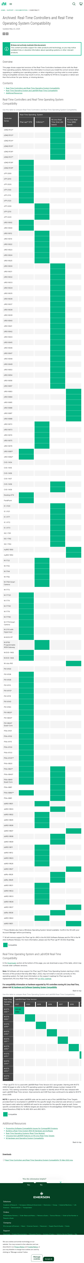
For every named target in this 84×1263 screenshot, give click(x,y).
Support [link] (10, 10)
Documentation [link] (21, 10)
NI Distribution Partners (10, 1215)
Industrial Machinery (65, 1205)
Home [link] (3, 10)
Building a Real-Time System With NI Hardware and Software (29, 1131)
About (23, 1226)
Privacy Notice (19, 1247)
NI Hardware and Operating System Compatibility (25, 1138)
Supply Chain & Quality (56, 1226)
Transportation (27, 1207)
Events (67, 1226)
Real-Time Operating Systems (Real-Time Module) (25, 1133)
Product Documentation (19, 1234)
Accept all (48, 1259)
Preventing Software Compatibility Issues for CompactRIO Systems (32, 1128)
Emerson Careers (32, 1226)
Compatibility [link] (34, 10)
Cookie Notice (33, 1247)
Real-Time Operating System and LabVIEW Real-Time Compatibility (32, 91)
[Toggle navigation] (13, 4)
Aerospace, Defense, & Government (30, 1205)
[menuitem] (74, 4)
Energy (55, 1205)
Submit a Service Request (65, 1234)
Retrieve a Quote (42, 1215)
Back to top (77, 991)
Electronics (47, 1205)
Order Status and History (27, 1215)
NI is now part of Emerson (11, 1226)
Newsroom (43, 1226)
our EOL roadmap (44, 979)
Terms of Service (55, 1215)
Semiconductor (16, 1207)
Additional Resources (14, 93)
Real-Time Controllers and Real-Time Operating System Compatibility (33, 88)
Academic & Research (10, 1205)
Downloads (11, 963)
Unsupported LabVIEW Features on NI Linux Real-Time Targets (30, 1136)
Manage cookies (36, 1258)
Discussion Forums (35, 1234)
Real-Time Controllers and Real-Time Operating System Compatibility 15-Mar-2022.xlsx (39, 1160)
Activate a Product (48, 1234)
